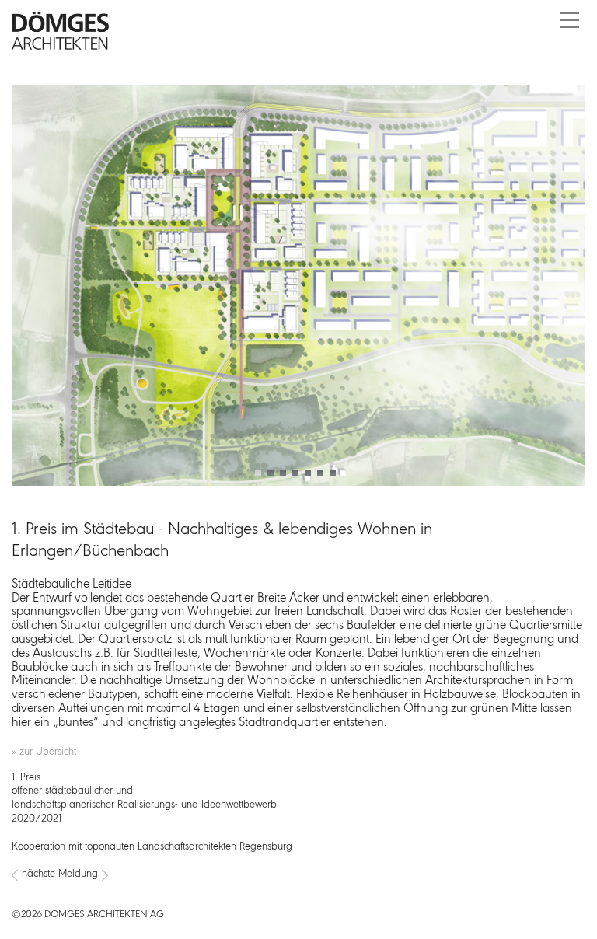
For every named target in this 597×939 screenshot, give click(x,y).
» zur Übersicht (44, 752)
